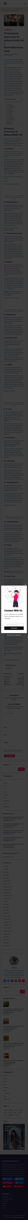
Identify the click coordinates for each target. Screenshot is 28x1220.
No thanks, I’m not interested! (14, 635)
